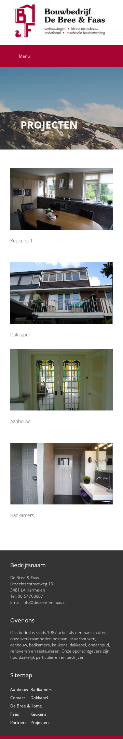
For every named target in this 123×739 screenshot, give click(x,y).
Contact (17, 698)
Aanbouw (19, 689)
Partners (18, 722)
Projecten (39, 722)
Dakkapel (39, 698)
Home (36, 706)
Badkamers (41, 689)
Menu (24, 56)
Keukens (38, 714)
